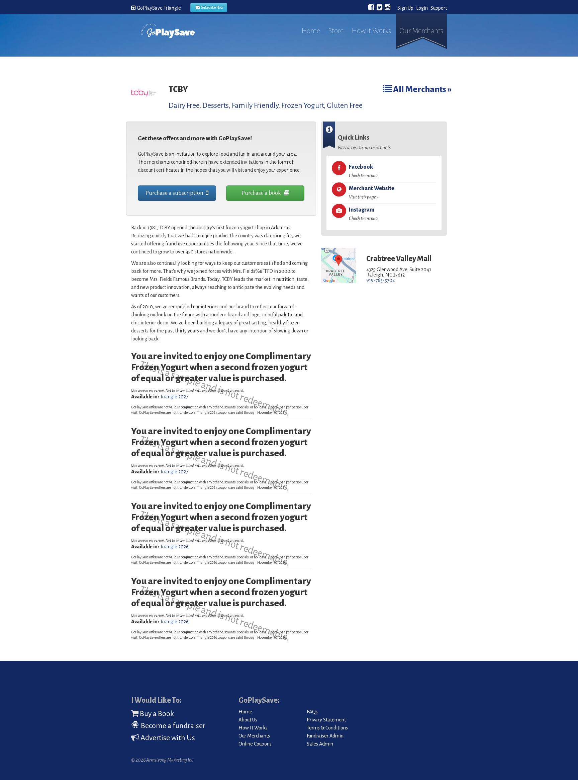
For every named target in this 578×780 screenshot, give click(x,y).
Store (336, 31)
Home (311, 31)
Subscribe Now (211, 7)
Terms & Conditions (327, 727)
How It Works (371, 31)
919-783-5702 (380, 280)
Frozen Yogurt (302, 105)
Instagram (363, 214)
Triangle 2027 (174, 396)
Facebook (363, 171)
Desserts (215, 105)
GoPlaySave (168, 37)
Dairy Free (184, 105)
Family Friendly (255, 105)
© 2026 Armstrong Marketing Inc (162, 760)
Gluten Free (345, 105)
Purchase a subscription (175, 193)
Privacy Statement (326, 719)
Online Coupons (255, 744)
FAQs (312, 711)
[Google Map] (338, 266)
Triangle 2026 (174, 546)
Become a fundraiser (172, 726)
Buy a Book (156, 714)
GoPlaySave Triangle (158, 8)
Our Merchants (421, 31)
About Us (247, 719)
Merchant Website (371, 192)
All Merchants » (422, 89)
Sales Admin (320, 744)
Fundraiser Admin (325, 735)
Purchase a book (262, 193)
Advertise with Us (167, 738)
